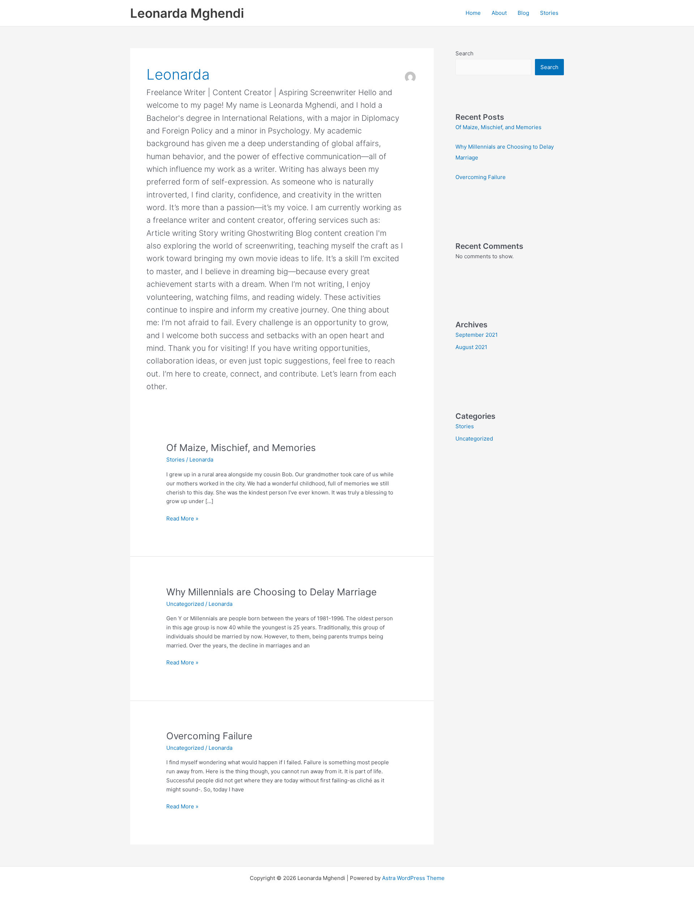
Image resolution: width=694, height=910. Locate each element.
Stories (549, 12)
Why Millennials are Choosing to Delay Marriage (271, 592)
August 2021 (471, 347)
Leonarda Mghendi (187, 13)
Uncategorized (185, 603)
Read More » (182, 518)
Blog (523, 12)
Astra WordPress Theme (413, 878)
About (499, 12)
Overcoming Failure (209, 735)
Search (464, 53)
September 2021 (476, 334)
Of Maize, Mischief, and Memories (241, 447)
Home (473, 12)
